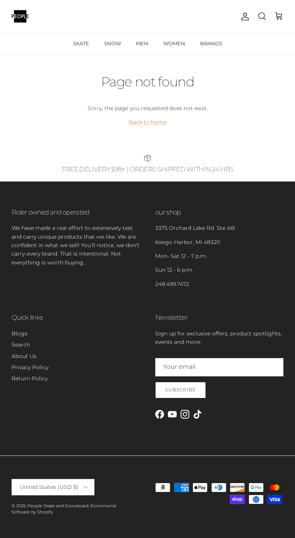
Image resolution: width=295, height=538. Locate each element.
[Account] (243, 16)
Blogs (19, 333)
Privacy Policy (30, 367)
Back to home (148, 122)
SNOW (112, 43)
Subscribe (180, 390)
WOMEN (174, 43)
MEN (142, 43)
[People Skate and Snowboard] (20, 16)
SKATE (81, 43)
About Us (24, 356)
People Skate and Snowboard (57, 505)
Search (21, 344)
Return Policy (30, 378)
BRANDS (211, 43)
